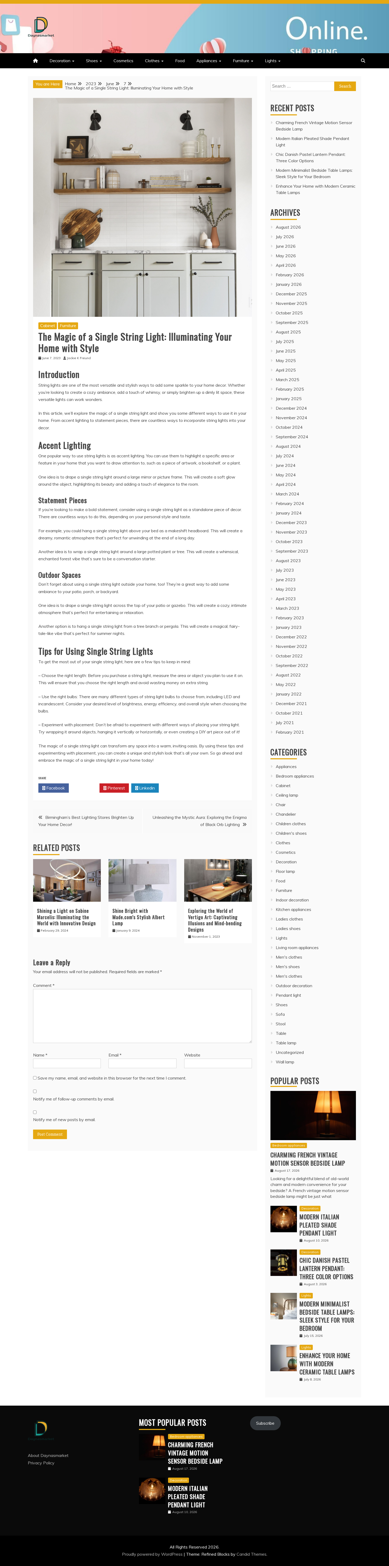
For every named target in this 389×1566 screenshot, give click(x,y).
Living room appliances (297, 947)
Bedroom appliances (295, 776)
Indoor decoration (292, 899)
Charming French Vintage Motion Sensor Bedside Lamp (307, 1158)
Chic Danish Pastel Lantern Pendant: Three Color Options (327, 1268)
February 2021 (290, 732)
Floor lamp (285, 871)
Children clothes (291, 823)
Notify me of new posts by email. (64, 1119)
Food (180, 60)
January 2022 (289, 694)
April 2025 (286, 370)
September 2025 (292, 322)
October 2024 (289, 427)
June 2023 (286, 579)
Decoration (59, 60)
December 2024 (291, 408)
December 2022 (291, 636)
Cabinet (47, 325)
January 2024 (289, 513)
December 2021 (291, 703)
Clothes (152, 60)
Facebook (55, 788)
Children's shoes (291, 833)
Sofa (280, 1014)
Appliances (206, 60)
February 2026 (290, 274)
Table (281, 1033)
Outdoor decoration (294, 985)
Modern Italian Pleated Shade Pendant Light (319, 1224)
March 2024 (287, 494)
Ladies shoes (288, 928)
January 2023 (289, 627)
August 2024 (288, 446)
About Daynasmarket (48, 1455)
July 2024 (285, 455)
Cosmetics (123, 60)
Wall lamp (285, 1061)
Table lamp (286, 1042)
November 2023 (291, 532)
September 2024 (292, 436)
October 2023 (289, 541)
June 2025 (286, 351)
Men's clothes (289, 957)
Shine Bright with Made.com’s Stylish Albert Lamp (138, 917)
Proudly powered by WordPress (153, 1554)
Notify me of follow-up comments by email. (73, 1099)
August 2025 (288, 332)
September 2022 (292, 665)
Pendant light (288, 995)
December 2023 (291, 522)
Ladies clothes (289, 919)
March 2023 (287, 608)
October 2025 (289, 312)
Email (114, 1055)
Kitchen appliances (293, 909)
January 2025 (289, 398)
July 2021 (285, 722)
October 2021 (289, 713)
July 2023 (285, 570)
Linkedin (146, 788)
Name (40, 1055)
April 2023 (286, 598)
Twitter (85, 788)
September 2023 (292, 551)
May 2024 (286, 474)
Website (192, 1055)
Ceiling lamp (287, 795)
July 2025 (285, 341)
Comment (44, 985)
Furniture (241, 60)
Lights (271, 60)
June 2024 (286, 465)
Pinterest (115, 788)
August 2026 (288, 227)
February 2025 (290, 389)
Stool (281, 1023)
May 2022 (286, 684)
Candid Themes (251, 1554)
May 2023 (286, 589)
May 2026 (286, 255)
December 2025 (291, 293)
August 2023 (288, 560)
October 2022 (289, 655)
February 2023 (290, 617)
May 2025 (286, 360)
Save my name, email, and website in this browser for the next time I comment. (112, 1078)
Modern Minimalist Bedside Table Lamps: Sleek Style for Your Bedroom (327, 1315)
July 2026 (285, 236)
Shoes (92, 60)
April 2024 (286, 484)
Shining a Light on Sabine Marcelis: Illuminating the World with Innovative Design (66, 917)
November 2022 (291, 646)
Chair (281, 804)
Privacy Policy (41, 1462)
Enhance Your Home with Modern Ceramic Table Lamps (327, 1363)
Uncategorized (290, 1052)
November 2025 (291, 303)
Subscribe (265, 1423)
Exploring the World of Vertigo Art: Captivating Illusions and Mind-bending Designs (215, 920)
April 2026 (286, 265)
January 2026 (289, 284)
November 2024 (291, 417)
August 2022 (288, 675)
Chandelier (286, 814)
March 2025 (287, 379)
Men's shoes (288, 966)
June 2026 (286, 246)
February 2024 (290, 503)
